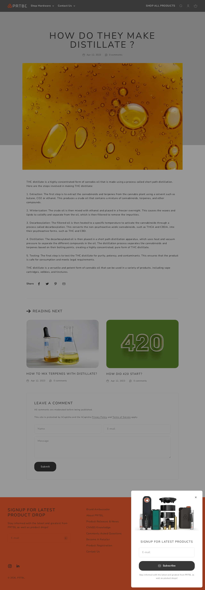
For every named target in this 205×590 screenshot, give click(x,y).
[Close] (195, 497)
